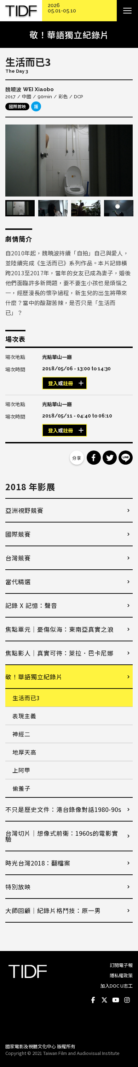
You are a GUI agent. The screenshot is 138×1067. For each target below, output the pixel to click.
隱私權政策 (121, 975)
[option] (69, 161)
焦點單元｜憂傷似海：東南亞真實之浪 (59, 629)
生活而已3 (26, 697)
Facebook (93, 1000)
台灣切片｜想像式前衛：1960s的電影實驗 (61, 836)
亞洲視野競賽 (24, 510)
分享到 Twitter (110, 457)
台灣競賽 (18, 557)
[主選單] (127, 10)
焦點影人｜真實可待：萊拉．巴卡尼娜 (59, 652)
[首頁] (21, 11)
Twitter (104, 1000)
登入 (53, 383)
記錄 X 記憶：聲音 (31, 605)
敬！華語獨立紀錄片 (34, 676)
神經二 (21, 734)
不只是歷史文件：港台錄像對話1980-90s (63, 809)
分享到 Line (126, 457)
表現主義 (24, 716)
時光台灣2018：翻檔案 (37, 862)
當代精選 (18, 581)
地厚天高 (24, 752)
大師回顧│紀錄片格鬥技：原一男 (53, 910)
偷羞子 (21, 788)
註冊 (68, 383)
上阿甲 (21, 770)
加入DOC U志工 (116, 985)
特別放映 (18, 886)
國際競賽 (18, 534)
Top (125, 1027)
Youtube (115, 1000)
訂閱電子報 (121, 965)
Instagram (127, 1000)
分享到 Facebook (94, 457)
